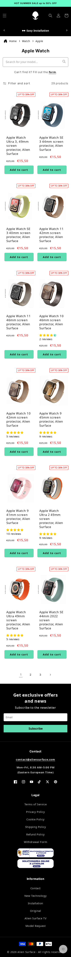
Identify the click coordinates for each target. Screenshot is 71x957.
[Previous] (4, 30)
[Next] (66, 30)
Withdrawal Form (35, 842)
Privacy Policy (35, 812)
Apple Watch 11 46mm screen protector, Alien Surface (18, 322)
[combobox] (35, 62)
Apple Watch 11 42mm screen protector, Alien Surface (51, 235)
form (52, 72)
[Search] (64, 61)
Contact (35, 888)
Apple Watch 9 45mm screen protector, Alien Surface (51, 419)
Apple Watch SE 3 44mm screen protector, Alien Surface (51, 144)
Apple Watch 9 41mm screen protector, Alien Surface (18, 517)
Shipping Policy (35, 827)
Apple (39, 41)
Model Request (35, 926)
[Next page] (50, 675)
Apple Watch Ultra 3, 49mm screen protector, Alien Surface (18, 146)
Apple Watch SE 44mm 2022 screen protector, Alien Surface (51, 620)
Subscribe (36, 729)
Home (13, 41)
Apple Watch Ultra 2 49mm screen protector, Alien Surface (51, 519)
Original (35, 911)
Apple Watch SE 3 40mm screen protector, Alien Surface (18, 235)
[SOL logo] (35, 864)
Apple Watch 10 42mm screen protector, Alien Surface (18, 419)
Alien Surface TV (36, 918)
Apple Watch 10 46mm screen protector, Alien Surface (51, 322)
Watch (26, 41)
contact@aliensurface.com (35, 759)
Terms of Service (35, 804)
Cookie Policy (35, 819)
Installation (35, 903)
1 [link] (20, 674)
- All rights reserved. (50, 952)
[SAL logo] (35, 853)
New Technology (35, 895)
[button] (5, 16)
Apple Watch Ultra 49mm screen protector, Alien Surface (18, 620)
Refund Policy (35, 834)
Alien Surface (26, 952)
